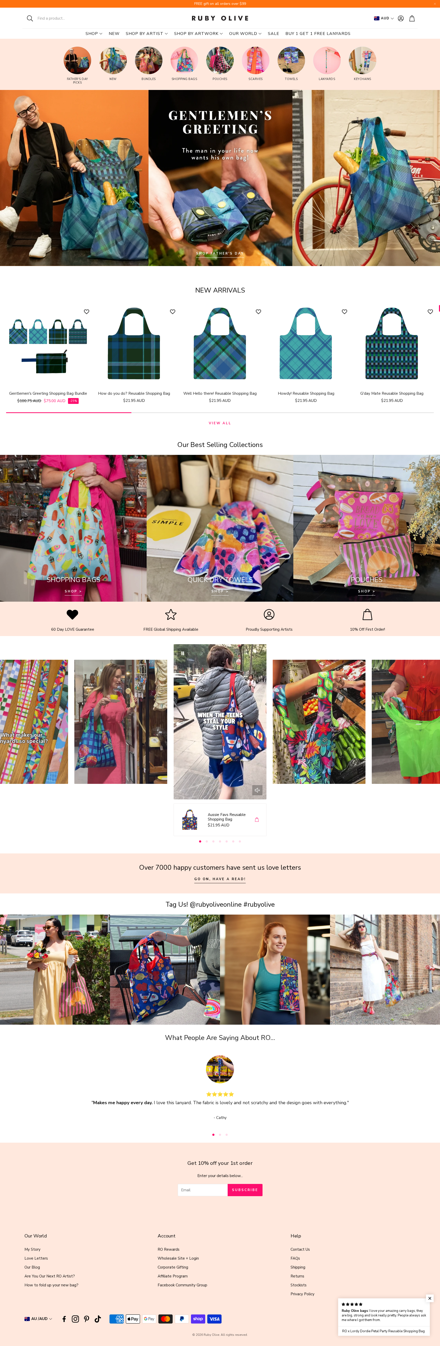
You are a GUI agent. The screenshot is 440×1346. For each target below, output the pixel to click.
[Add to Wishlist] (87, 312)
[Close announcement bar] (435, 4)
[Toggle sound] (257, 790)
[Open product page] (48, 344)
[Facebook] (64, 1319)
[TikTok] (97, 1319)
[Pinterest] (86, 1319)
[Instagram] (75, 1319)
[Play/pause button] (182, 653)
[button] (55, 18)
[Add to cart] (257, 819)
